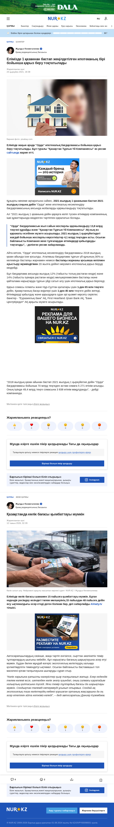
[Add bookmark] (100, 780)
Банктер (25, 26)
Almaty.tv (96, 604)
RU (98, 19)
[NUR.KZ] (57, 18)
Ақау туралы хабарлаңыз (62, 810)
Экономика (81, 26)
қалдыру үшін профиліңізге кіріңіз (74, 452)
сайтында (13, 152)
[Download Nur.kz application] (57, 7)
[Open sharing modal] (71, 779)
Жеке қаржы (52, 26)
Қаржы (11, 26)
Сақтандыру (37, 26)
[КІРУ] (106, 19)
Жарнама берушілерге (93, 810)
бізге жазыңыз (42, 404)
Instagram (94, 480)
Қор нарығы (67, 26)
